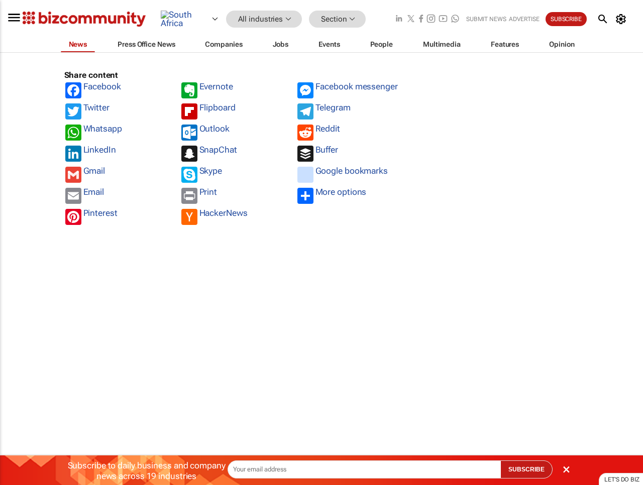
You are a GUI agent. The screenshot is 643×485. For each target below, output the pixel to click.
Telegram (333, 107)
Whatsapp (102, 129)
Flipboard (217, 107)
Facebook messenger (356, 86)
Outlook (214, 129)
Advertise (524, 19)
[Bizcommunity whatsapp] (455, 19)
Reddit (327, 129)
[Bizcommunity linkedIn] (399, 19)
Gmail (94, 171)
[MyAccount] (622, 19)
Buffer (326, 150)
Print (208, 192)
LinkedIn (99, 150)
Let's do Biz (621, 479)
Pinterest (100, 213)
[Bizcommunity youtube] (443, 19)
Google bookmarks (351, 171)
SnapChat (218, 150)
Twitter (96, 107)
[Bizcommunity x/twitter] (411, 19)
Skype (211, 171)
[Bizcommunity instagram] (431, 19)
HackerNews (223, 213)
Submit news (486, 19)
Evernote (216, 86)
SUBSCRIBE (526, 469)
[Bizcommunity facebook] (421, 19)
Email (93, 192)
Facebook (102, 86)
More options (341, 192)
